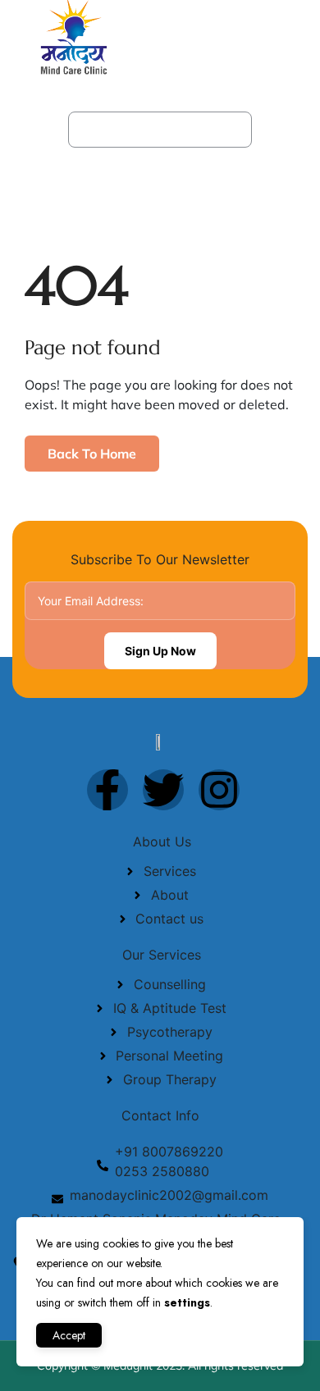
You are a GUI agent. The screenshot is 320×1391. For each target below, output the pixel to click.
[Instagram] (219, 789)
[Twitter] (163, 789)
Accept (69, 1335)
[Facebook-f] (107, 789)
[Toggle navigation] (287, 36)
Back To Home (92, 453)
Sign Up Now (160, 651)
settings (187, 1302)
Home (103, 129)
